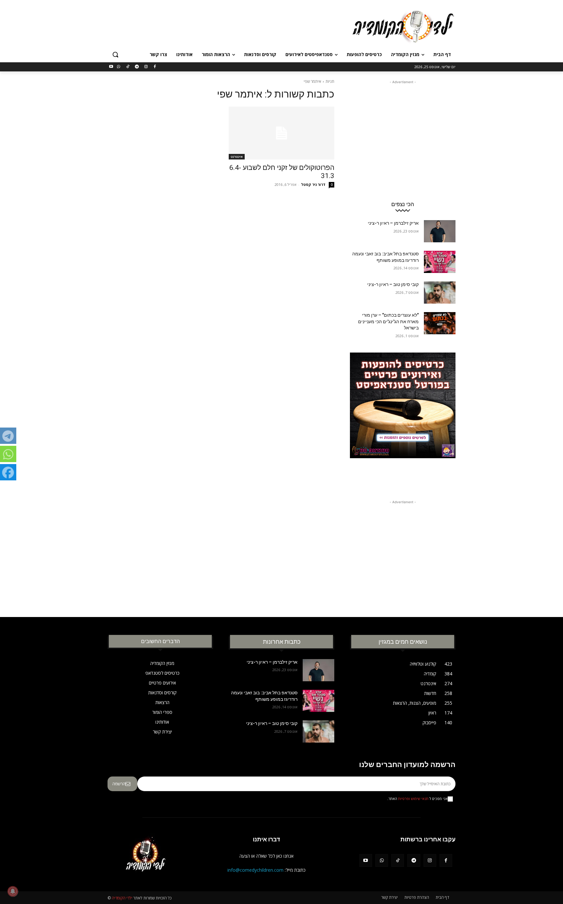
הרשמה (118, 783)
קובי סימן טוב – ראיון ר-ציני (393, 284)
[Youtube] (111, 67)
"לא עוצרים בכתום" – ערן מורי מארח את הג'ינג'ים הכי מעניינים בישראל (388, 321)
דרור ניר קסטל (313, 184)
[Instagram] (146, 67)
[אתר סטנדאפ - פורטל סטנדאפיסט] (402, 418)
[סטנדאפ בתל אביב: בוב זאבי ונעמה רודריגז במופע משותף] (439, 262)
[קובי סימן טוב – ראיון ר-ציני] (439, 292)
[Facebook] (155, 67)
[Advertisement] (232, 25)
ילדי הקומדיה (122, 898)
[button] (115, 54)
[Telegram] (136, 67)
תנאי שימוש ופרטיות (413, 798)
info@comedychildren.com (255, 870)
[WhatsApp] (119, 67)
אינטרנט (237, 156)
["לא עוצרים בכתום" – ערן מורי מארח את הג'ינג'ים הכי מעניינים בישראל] (439, 323)
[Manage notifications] (12, 891)
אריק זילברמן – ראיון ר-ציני (393, 223)
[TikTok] (128, 67)
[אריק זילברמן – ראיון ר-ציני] (439, 231)
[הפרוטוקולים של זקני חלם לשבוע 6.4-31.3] (281, 133)
